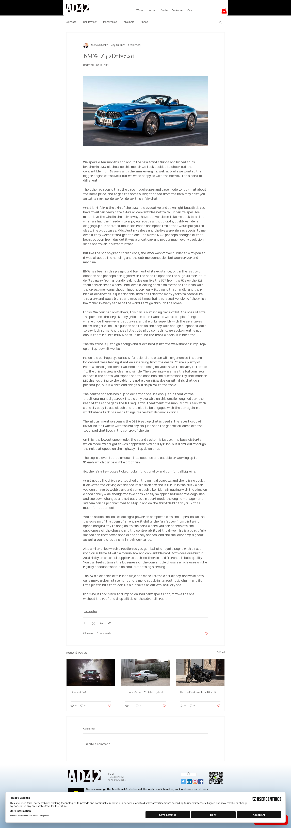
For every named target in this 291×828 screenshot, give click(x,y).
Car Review (89, 22)
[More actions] (206, 45)
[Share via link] (109, 623)
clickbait (129, 22)
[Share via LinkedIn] (101, 623)
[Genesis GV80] (91, 672)
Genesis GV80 (79, 692)
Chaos (144, 22)
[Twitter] (183, 781)
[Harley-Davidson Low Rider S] (200, 672)
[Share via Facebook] (84, 623)
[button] (224, 10)
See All (221, 652)
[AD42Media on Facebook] (200, 781)
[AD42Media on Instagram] (195, 781)
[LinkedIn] (189, 781)
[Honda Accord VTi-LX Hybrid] (145, 672)
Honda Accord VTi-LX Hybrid (144, 692)
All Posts (71, 22)
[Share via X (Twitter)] (93, 623)
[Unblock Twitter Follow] (189, 774)
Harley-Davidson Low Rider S (198, 692)
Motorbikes (110, 22)
